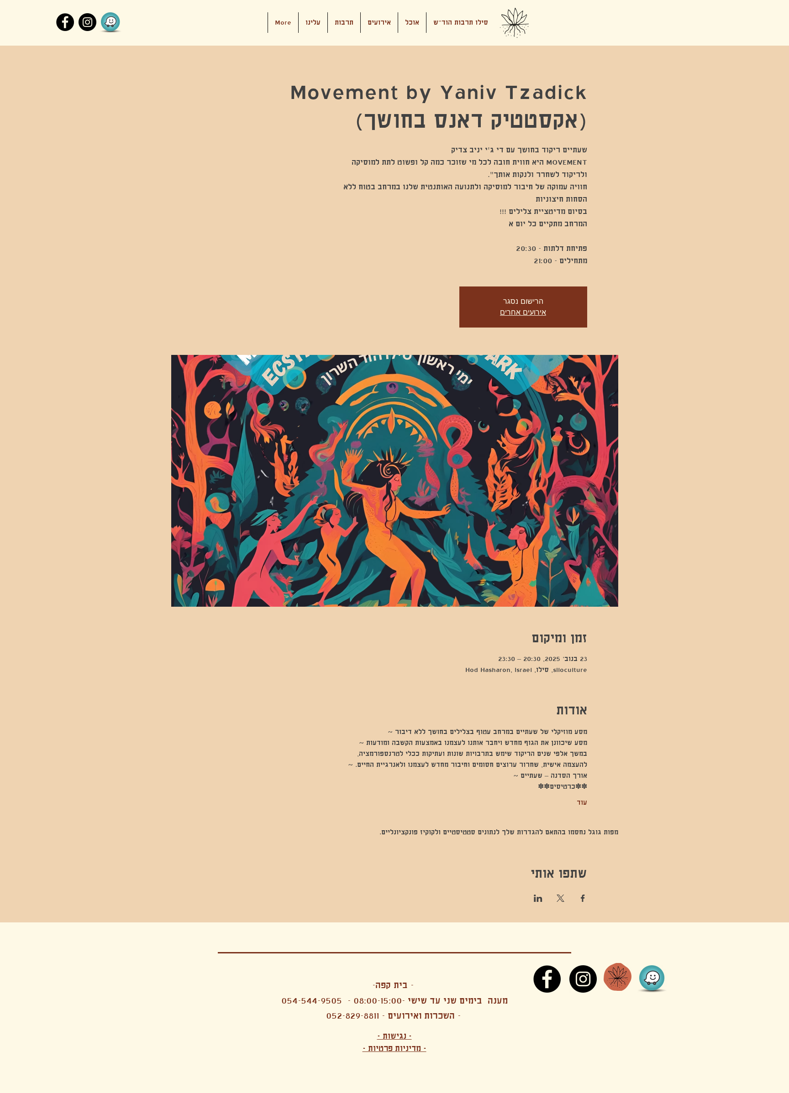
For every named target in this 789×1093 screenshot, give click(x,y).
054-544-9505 (311, 1000)
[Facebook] (65, 22)
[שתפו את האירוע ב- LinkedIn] (538, 898)
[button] (379, 22)
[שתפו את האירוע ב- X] (560, 898)
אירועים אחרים (523, 312)
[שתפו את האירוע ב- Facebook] (583, 898)
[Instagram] (87, 22)
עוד (582, 802)
